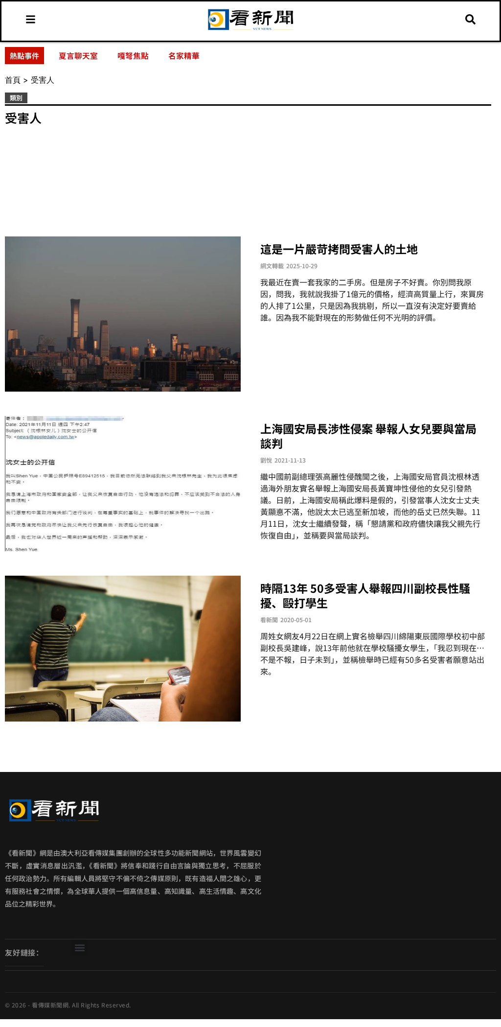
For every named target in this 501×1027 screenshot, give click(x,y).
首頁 (13, 80)
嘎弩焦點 (133, 55)
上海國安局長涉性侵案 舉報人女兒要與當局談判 (368, 435)
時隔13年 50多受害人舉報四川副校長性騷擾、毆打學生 (365, 595)
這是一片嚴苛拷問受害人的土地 (339, 248)
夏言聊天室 (78, 55)
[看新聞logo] (250, 30)
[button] (79, 947)
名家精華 (184, 55)
